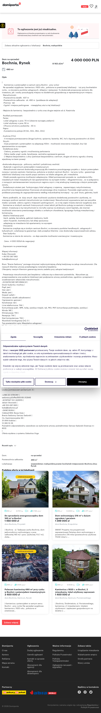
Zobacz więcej (11, 622)
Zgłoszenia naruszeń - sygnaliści (62, 666)
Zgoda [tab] (13, 337)
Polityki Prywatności (90, 707)
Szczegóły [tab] (38, 337)
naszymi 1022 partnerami (22, 350)
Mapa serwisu (8, 662)
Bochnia (88, 463)
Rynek (33, 465)
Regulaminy (58, 650)
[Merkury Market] (14, 692)
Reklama (6, 658)
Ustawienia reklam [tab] (62, 337)
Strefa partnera (85, 658)
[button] (2, 25)
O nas (4, 650)
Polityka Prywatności (62, 654)
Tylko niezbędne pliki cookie (18, 382)
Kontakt (5, 667)
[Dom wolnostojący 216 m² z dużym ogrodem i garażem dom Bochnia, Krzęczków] (75, 489)
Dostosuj (49, 382)
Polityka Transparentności (60, 659)
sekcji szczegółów (25, 369)
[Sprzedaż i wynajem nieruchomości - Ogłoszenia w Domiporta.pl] (12, 4)
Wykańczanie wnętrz (87, 654)
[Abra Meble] (43, 692)
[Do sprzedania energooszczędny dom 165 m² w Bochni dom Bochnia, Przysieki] (25, 489)
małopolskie (49, 463)
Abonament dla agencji (34, 666)
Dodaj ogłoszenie (84, 7)
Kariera (5, 654)
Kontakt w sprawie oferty (35, 659)
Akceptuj (82, 382)
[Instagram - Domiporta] (85, 692)
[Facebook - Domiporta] (79, 692)
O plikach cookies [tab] (87, 337)
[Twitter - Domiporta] (90, 692)
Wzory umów (84, 662)
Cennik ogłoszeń (35, 654)
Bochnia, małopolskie (52, 45)
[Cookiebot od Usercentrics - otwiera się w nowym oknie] (86, 329)
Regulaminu (92, 705)
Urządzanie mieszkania (88, 650)
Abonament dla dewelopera (34, 672)
